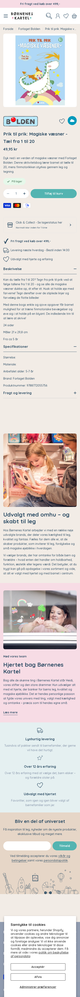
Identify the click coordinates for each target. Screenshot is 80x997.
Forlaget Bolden (29, 29)
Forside (8, 29)
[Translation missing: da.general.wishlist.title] (66, 16)
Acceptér (38, 967)
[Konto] (57, 16)
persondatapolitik (56, 860)
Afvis (38, 977)
